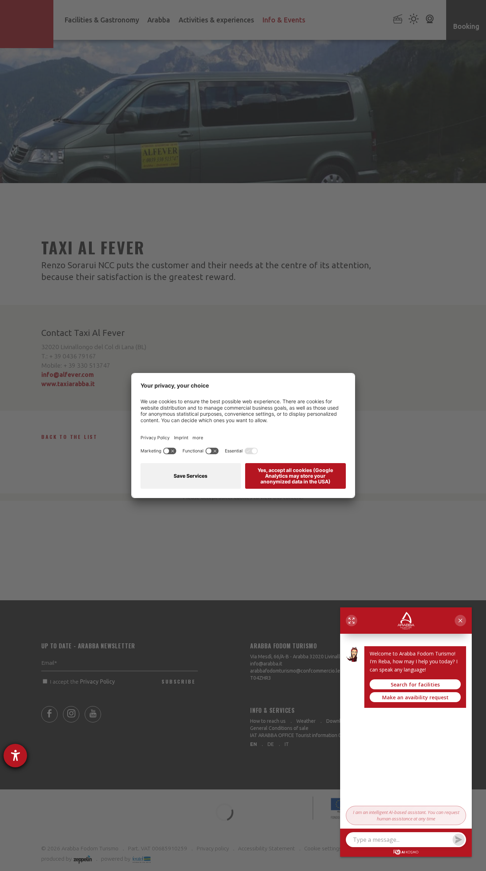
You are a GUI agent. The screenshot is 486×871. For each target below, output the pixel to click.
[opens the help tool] (15, 755)
